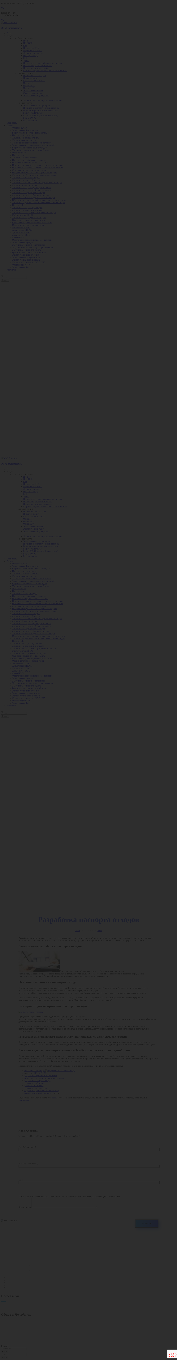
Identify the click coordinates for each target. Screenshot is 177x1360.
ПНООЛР (35, 1265)
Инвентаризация (14, 1280)
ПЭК (33, 1273)
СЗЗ (33, 1268)
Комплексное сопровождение (21, 1287)
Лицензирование (15, 1282)
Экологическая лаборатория (20, 1285)
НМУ (33, 1270)
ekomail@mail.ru (8, 1339)
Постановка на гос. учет (18, 1277)
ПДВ (33, 1263)
